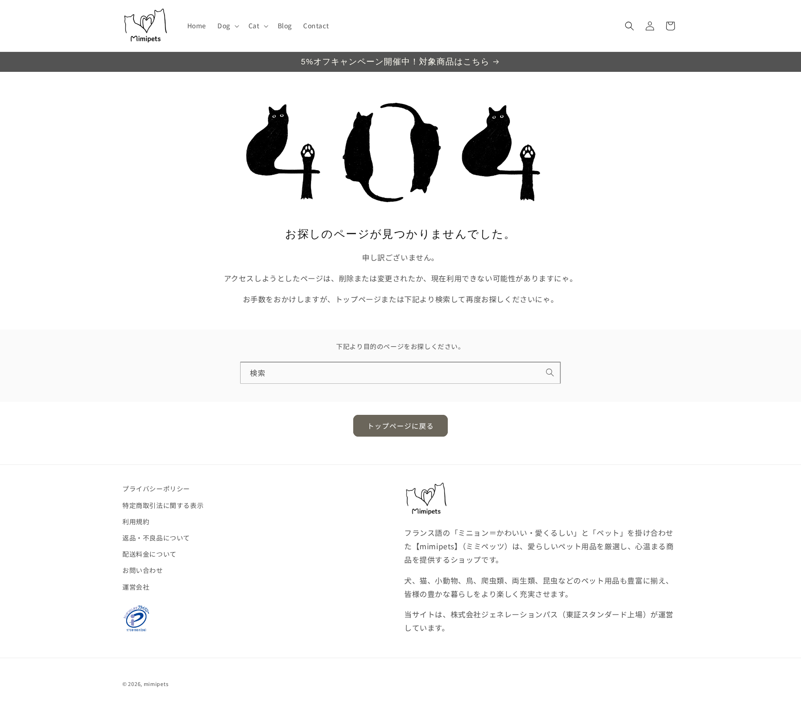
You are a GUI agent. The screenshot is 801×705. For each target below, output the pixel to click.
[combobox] (400, 372)
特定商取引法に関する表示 (162, 505)
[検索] (550, 372)
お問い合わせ (142, 570)
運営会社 (135, 586)
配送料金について (149, 554)
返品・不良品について (156, 537)
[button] (227, 25)
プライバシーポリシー (156, 488)
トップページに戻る (400, 426)
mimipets (156, 683)
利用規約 (135, 521)
